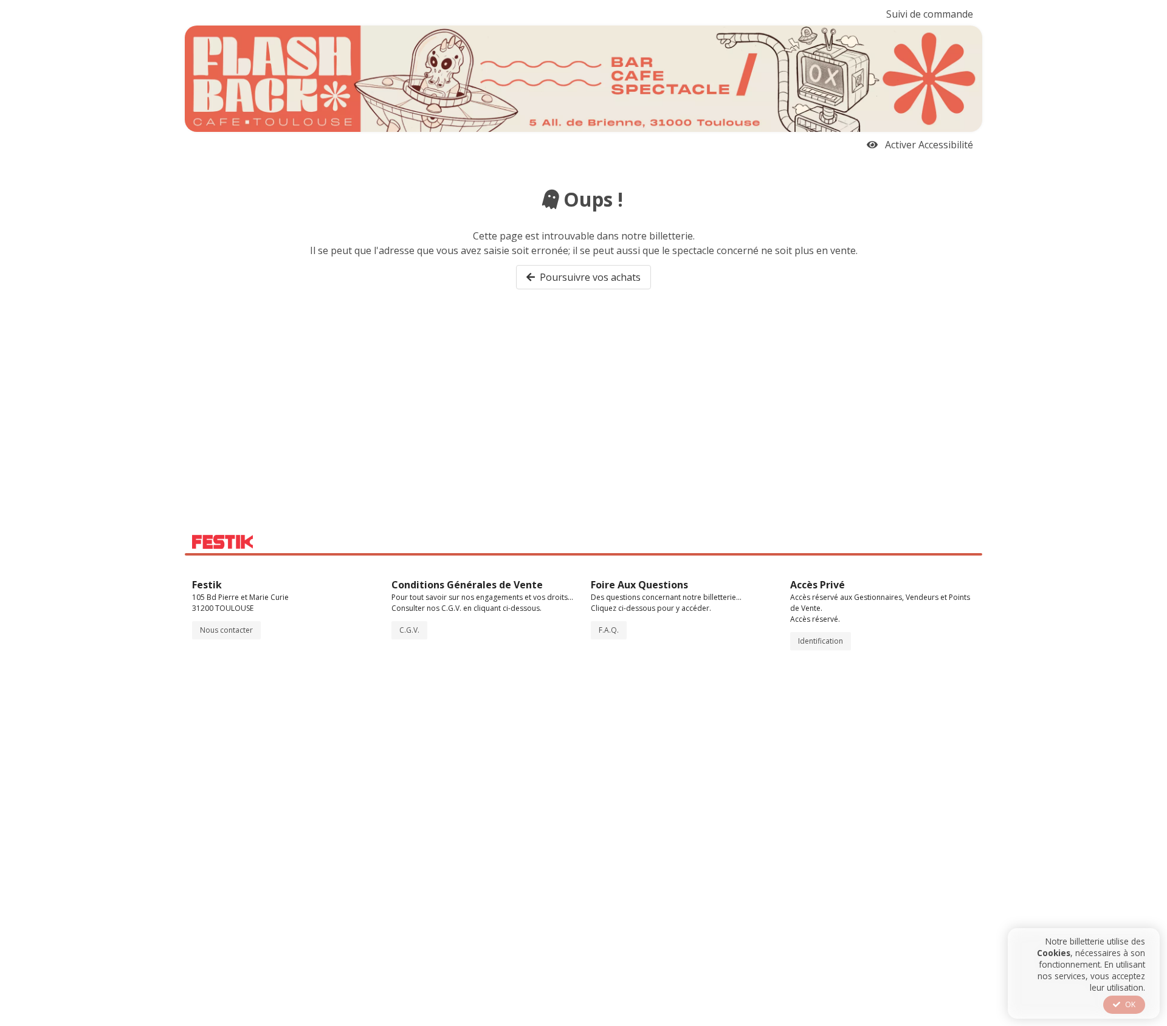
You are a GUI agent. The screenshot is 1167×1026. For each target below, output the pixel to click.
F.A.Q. (609, 630)
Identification (820, 641)
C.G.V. (409, 630)
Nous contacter (226, 630)
